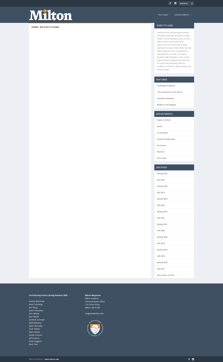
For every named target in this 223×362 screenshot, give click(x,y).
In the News (162, 133)
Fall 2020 (161, 230)
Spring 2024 (162, 186)
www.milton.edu (52, 359)
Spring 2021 (162, 224)
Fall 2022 (161, 205)
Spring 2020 (162, 237)
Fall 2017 (161, 269)
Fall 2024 (161, 180)
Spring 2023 (162, 199)
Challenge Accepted (166, 85)
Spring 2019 (162, 249)
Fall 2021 (161, 218)
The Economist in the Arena (169, 92)
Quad (159, 126)
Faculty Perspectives (166, 139)
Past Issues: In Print (165, 275)
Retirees (160, 152)
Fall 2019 (161, 243)
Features (163, 15)
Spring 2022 (162, 211)
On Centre (161, 145)
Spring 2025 (162, 173)
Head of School (164, 120)
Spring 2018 (162, 262)
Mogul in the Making (166, 104)
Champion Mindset (165, 98)
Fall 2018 (161, 256)
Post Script (162, 158)
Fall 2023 (161, 192)
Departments (182, 15)
